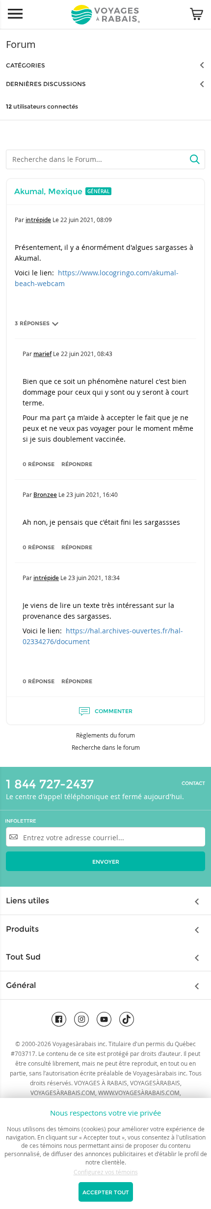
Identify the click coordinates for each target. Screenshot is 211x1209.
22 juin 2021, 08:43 (86, 354)
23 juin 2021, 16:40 (92, 494)
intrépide (38, 220)
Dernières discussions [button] (46, 84)
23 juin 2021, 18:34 (94, 578)
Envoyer (105, 861)
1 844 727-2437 (50, 784)
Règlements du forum (105, 735)
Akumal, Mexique (48, 191)
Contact (193, 783)
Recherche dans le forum (106, 747)
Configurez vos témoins (106, 1172)
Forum (21, 44)
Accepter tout (105, 1192)
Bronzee (45, 495)
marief (42, 354)
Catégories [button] (25, 65)
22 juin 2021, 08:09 (86, 220)
